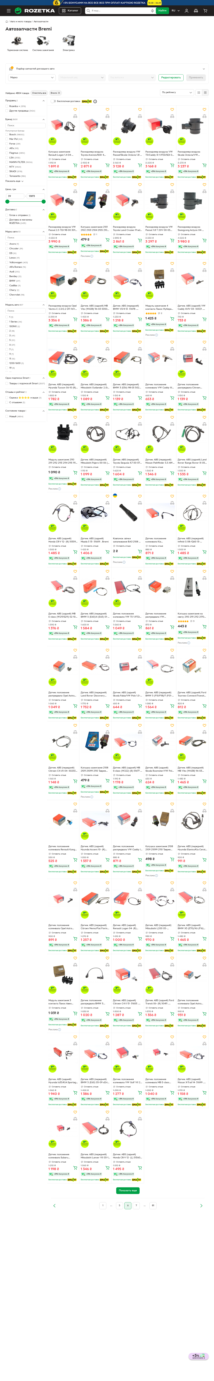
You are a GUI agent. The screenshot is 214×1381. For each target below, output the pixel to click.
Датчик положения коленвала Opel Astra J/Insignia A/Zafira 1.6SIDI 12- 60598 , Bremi (191, 1002)
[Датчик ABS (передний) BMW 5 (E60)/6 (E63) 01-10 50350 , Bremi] (95, 588)
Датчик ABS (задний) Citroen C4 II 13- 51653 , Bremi (126, 1002)
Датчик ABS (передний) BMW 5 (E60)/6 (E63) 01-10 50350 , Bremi (95, 616)
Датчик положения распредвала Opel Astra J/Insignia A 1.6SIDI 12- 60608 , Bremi (61, 695)
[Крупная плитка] (199, 92)
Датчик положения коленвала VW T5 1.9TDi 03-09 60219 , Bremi (126, 616)
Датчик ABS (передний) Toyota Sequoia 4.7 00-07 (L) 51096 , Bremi (126, 462)
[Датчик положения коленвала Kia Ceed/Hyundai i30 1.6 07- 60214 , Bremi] (160, 513)
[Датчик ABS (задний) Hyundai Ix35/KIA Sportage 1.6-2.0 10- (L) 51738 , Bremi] (63, 1053)
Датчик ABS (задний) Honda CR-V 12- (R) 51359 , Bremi (62, 541)
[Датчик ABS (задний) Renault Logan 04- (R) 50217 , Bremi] (127, 899)
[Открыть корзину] (205, 10)
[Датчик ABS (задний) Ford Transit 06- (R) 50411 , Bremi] (160, 974)
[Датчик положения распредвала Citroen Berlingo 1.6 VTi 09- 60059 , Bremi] (192, 359)
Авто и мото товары (20, 22)
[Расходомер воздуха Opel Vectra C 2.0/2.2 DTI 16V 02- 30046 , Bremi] (63, 280)
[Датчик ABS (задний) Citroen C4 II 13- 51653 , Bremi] (127, 974)
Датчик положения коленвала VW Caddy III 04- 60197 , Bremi (158, 387)
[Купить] (75, 165)
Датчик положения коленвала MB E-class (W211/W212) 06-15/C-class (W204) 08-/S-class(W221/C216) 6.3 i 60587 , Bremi (159, 1081)
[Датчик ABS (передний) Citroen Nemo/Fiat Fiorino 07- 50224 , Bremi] (95, 899)
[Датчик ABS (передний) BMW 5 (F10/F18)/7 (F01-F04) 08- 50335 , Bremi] (160, 667)
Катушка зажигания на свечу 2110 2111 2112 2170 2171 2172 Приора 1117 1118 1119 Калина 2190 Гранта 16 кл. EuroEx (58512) (192, 616)
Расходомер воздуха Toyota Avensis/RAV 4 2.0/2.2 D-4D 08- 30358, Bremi (94, 154)
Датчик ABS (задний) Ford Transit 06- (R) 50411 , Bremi (159, 1002)
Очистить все (39, 93)
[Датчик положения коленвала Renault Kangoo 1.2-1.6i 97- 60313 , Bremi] (63, 820)
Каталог (73, 10)
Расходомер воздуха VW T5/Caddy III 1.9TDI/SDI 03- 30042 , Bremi (159, 154)
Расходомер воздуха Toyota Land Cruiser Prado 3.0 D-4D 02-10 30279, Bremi (127, 229)
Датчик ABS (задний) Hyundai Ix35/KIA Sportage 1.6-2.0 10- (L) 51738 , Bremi (62, 1081)
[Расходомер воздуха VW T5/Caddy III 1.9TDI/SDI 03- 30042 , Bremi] (160, 126)
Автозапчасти (41, 22)
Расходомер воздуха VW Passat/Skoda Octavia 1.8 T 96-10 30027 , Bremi (127, 154)
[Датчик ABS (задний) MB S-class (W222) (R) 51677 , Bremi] (127, 742)
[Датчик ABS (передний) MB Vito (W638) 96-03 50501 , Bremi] (192, 742)
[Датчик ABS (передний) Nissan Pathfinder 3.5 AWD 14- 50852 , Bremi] (160, 434)
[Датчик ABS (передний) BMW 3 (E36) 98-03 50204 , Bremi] (127, 359)
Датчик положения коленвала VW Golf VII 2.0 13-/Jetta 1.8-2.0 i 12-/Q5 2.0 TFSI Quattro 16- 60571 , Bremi (127, 1081)
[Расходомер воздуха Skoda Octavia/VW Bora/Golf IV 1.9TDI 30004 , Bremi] (192, 126)
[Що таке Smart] (95, 101)
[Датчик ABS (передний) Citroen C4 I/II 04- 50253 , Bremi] (63, 742)
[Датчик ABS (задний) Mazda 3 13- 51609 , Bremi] (95, 513)
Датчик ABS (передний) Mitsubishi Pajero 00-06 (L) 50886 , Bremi (95, 462)
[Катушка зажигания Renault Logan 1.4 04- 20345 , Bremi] (63, 126)
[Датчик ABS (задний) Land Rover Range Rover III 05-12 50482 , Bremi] (192, 434)
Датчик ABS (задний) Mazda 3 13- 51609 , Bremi (95, 540)
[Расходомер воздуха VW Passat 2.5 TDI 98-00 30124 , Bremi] (63, 201)
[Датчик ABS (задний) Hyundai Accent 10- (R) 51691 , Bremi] (95, 820)
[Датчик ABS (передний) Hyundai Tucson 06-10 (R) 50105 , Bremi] (63, 359)
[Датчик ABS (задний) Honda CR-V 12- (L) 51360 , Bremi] (127, 1128)
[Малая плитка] (205, 92)
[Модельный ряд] (82, 77)
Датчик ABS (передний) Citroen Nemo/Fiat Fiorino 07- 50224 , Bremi (95, 927)
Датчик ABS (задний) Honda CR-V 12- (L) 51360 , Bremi (127, 1156)
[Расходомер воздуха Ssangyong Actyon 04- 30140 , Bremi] (192, 201)
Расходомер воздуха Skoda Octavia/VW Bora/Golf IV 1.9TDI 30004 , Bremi (192, 154)
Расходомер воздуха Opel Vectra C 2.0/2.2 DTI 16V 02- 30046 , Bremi (62, 308)
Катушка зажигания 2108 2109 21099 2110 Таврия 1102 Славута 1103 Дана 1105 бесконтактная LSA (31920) (94, 770)
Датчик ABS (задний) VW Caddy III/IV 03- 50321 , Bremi (191, 308)
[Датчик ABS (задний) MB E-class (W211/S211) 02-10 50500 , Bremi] (63, 588)
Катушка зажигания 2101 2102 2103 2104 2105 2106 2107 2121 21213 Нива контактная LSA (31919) (95, 229)
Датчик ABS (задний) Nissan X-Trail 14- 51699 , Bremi (191, 1081)
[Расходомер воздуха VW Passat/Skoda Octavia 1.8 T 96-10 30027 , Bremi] (127, 126)
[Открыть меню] (8, 10)
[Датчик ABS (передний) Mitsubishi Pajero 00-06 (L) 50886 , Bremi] (95, 434)
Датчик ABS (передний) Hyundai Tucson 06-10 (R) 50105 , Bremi (62, 387)
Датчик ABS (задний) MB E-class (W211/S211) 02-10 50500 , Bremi (62, 616)
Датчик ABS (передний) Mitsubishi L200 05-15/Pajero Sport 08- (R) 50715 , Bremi (158, 927)
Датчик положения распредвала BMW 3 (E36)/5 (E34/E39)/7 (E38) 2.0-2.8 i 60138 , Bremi (94, 1002)
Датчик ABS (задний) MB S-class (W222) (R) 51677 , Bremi (127, 770)
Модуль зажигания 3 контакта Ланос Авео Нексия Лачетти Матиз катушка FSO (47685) (60, 1002)
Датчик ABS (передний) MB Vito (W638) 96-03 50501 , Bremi (191, 770)
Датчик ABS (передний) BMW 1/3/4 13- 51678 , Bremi (126, 308)
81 (153, 1206)
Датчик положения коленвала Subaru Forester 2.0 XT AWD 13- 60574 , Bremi (61, 1156)
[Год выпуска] (132, 77)
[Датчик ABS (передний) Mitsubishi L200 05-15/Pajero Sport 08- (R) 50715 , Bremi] (160, 899)
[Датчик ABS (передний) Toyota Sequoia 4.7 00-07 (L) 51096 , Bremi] (127, 434)
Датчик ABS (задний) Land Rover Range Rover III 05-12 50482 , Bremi (192, 462)
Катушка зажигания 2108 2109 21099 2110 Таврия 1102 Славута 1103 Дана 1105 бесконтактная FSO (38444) (159, 848)
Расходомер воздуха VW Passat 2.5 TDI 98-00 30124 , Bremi (63, 229)
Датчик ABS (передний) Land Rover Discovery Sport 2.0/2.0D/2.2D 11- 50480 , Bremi (94, 695)
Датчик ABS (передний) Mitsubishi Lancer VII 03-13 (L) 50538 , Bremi (95, 1156)
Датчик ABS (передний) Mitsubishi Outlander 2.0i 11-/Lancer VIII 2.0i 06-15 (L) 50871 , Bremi (94, 387)
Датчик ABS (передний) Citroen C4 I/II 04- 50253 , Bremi (62, 770)
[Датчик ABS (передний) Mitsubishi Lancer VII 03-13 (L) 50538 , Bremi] (95, 1128)
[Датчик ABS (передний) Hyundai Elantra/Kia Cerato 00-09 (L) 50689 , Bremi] (192, 820)
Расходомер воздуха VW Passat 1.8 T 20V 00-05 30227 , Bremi (159, 229)
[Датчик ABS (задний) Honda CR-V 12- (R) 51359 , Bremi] (63, 513)
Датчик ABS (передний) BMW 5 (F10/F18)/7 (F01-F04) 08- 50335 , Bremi (158, 695)
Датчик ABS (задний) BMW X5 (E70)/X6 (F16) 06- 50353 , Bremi (190, 927)
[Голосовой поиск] (152, 10)
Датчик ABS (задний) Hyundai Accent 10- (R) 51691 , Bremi (93, 848)
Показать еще (12, 181)
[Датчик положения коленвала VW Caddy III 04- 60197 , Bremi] (160, 359)
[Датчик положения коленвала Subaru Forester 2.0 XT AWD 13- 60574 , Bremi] (63, 1128)
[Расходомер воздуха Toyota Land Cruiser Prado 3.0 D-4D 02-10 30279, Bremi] (127, 201)
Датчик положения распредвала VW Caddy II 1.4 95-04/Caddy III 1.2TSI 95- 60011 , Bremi (127, 848)
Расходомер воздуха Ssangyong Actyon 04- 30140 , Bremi (190, 229)
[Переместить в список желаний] (75, 109)
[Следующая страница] (201, 1205)
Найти (162, 10)
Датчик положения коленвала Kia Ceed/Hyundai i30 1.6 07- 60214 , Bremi (158, 541)
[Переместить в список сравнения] (75, 116)
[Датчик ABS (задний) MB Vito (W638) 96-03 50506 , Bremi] (95, 280)
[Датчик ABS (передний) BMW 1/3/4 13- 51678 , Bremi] (127, 280)
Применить (196, 77)
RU (173, 11)
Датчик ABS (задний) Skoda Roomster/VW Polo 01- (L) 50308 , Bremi (159, 770)
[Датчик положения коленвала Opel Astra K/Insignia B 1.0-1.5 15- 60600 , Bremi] (63, 899)
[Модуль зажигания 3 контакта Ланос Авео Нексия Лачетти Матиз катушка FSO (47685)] (63, 974)
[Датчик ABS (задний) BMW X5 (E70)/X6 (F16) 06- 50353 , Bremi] (192, 899)
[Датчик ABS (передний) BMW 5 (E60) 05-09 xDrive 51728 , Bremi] (95, 1053)
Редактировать (171, 77)
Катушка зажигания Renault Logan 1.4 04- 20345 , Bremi (60, 154)
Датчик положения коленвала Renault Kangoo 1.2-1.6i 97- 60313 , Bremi (63, 848)
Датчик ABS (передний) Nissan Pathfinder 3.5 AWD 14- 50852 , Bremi (159, 462)
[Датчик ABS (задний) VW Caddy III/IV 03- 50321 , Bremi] (192, 280)
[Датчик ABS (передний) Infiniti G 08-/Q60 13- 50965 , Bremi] (192, 513)
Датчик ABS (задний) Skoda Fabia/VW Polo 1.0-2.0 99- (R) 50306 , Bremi (127, 695)
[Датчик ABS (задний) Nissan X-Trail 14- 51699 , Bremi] (192, 1053)
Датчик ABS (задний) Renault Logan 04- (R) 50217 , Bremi (124, 927)
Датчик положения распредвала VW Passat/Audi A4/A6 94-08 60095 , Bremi (158, 616)
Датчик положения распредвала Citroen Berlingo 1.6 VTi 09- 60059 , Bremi (192, 387)
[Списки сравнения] (196, 10)
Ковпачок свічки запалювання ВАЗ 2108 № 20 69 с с (127, 541)
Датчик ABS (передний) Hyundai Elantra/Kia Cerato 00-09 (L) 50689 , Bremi (192, 848)
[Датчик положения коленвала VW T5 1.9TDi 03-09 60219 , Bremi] (127, 588)
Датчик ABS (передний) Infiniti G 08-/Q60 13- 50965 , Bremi (191, 541)
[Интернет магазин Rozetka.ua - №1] (35, 10)
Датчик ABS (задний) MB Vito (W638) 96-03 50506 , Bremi (95, 308)
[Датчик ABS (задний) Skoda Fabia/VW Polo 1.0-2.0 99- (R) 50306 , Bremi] (127, 667)
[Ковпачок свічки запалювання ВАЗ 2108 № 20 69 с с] (127, 513)
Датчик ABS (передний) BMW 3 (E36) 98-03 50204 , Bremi (127, 387)
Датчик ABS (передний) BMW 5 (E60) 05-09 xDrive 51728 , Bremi (95, 1081)
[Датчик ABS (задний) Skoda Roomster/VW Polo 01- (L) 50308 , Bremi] (160, 742)
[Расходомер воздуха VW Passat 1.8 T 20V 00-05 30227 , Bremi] (160, 201)
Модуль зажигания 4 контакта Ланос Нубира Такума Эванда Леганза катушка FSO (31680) (158, 308)
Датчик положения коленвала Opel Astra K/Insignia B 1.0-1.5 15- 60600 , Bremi (60, 927)
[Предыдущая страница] (54, 1205)
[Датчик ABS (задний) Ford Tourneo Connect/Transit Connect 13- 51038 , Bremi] (192, 667)
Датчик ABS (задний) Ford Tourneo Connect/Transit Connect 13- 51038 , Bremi (192, 695)
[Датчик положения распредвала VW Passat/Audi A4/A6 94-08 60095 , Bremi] (160, 588)
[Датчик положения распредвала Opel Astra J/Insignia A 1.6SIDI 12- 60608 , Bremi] (63, 667)
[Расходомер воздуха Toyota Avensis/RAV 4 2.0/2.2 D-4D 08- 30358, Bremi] (95, 126)
